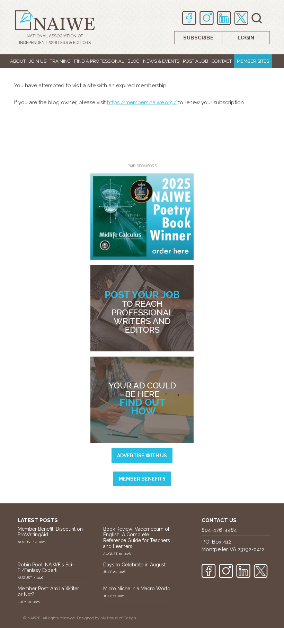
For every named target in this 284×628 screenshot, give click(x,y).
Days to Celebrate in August (134, 564)
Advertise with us (142, 455)
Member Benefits (142, 479)
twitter (241, 18)
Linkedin (224, 18)
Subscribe (198, 38)
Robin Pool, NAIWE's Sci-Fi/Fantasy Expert (46, 567)
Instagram (206, 18)
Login (246, 38)
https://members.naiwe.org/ (142, 102)
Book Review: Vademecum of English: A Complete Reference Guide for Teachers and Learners (136, 537)
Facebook (189, 18)
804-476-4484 (219, 530)
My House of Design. (118, 618)
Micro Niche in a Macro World (136, 588)
